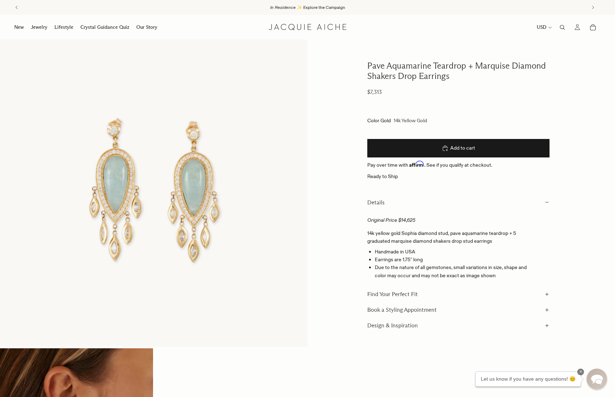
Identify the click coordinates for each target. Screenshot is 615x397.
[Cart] (593, 27)
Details (376, 202)
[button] (597, 379)
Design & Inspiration (392, 325)
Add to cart (462, 148)
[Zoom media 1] (154, 193)
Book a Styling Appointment (402, 309)
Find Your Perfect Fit (392, 294)
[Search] (562, 27)
